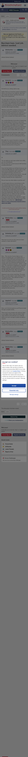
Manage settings (14, 394)
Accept (14, 386)
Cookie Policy (16, 371)
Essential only (14, 390)
